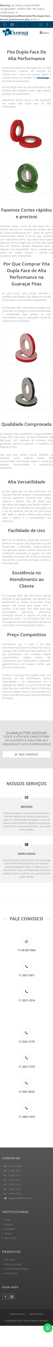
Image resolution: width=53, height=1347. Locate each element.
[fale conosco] (5, 24)
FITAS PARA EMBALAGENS (16, 1268)
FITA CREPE (9, 1259)
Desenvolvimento (17, 1314)
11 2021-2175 (14, 1179)
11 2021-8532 (14, 1189)
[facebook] (48, 24)
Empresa (8, 1224)
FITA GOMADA (11, 1273)
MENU (45, 33)
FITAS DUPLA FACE (13, 1264)
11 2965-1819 (14, 1193)
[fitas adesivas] (16, 32)
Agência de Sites (37, 1314)
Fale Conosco (10, 1238)
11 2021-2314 (14, 1175)
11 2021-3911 (14, 1170)
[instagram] (41, 24)
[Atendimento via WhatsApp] (47, 1327)
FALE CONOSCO (28, 754)
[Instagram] (12, 1296)
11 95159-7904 (14, 1166)
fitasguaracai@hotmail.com (19, 1198)
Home (7, 1219)
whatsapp (43, 77)
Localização (9, 1229)
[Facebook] (5, 1296)
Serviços (8, 1233)
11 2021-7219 (14, 1184)
